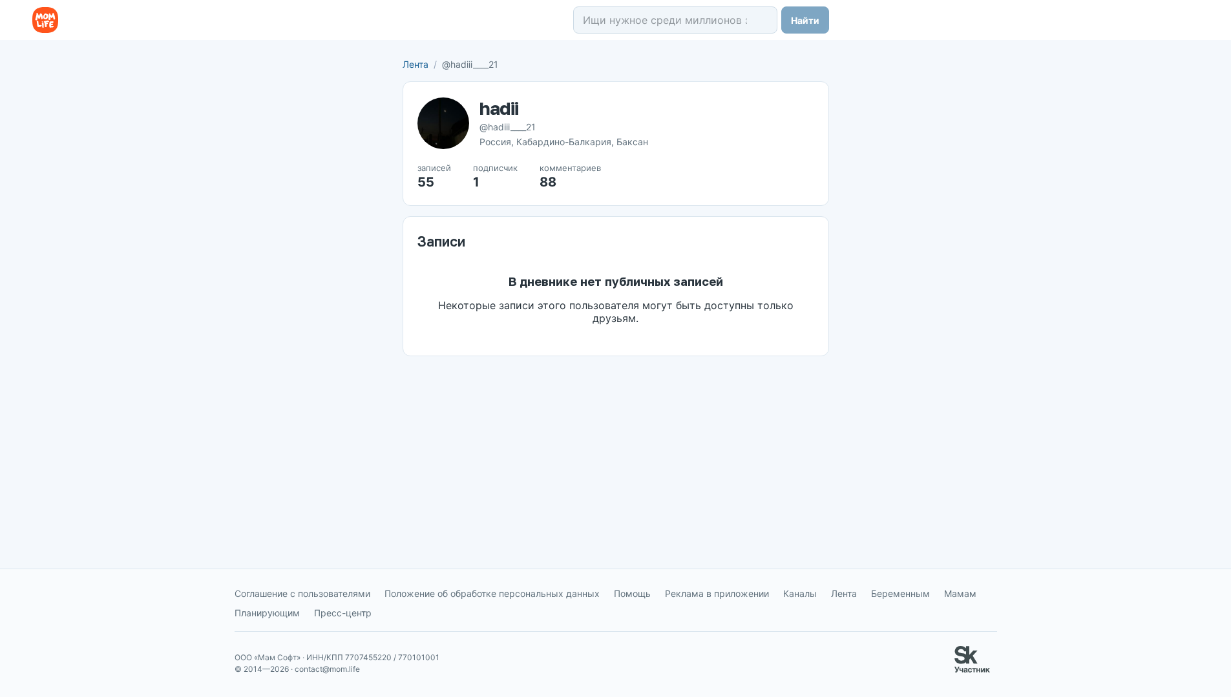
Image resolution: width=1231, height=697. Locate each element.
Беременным (900, 593)
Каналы (800, 593)
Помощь (632, 593)
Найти (805, 20)
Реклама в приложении (717, 593)
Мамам (960, 593)
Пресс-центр (343, 612)
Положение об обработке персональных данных (492, 593)
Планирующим (267, 612)
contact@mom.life (327, 669)
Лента (415, 64)
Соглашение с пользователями (302, 593)
